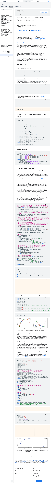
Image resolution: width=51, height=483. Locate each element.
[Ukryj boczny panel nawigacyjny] (12, 481)
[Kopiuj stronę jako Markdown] (42, 20)
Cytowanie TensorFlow (36, 476)
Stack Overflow (35, 473)
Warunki (16, 480)
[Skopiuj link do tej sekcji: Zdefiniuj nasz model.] (29, 149)
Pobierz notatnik (21, 33)
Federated (3, 4)
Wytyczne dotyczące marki (37, 475)
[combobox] (28, 1)
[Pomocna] (45, 17)
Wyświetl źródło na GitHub (35, 30)
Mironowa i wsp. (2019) (24, 356)
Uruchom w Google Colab (23, 30)
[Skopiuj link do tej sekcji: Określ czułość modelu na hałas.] (35, 168)
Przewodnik (17, 6)
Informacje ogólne (4, 6)
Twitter (16, 475)
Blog (15, 470)
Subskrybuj (39, 480)
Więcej (18, 1)
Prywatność (20, 480)
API (21, 6)
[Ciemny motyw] (45, 70)
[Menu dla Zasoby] (15, 1)
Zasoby (13, 1)
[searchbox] (6, 9)
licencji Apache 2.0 (23, 461)
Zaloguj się (48, 1)
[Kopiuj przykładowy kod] (47, 70)
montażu (42, 96)
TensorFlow (18, 17)
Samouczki (11, 6)
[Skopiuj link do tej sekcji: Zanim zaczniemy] (27, 64)
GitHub (43, 1)
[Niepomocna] (47, 17)
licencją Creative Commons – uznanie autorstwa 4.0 (38, 460)
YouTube (16, 476)
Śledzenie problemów (36, 470)
